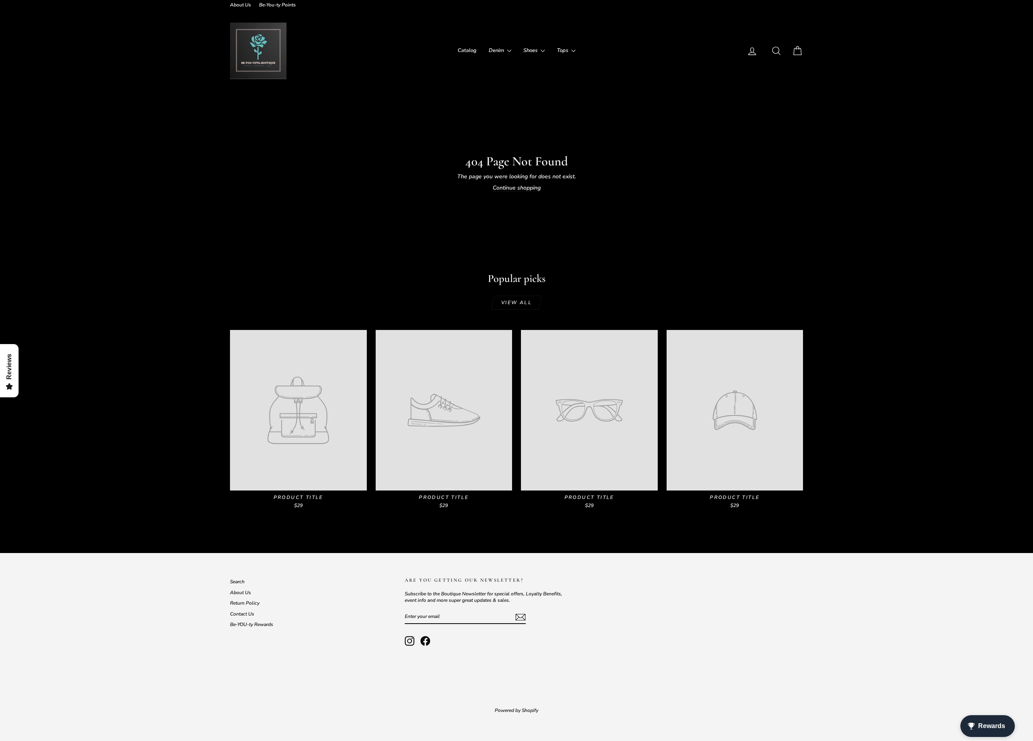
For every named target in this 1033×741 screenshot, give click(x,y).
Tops (563, 50)
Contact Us (242, 614)
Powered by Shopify (516, 710)
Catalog (467, 50)
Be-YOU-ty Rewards (251, 624)
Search (237, 581)
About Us (240, 5)
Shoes (531, 50)
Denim (497, 50)
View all (516, 302)
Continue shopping (517, 188)
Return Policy (244, 603)
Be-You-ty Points (277, 5)
